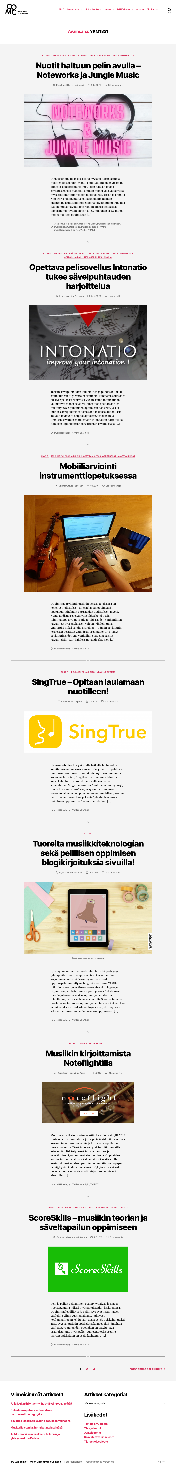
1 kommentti (114, 296)
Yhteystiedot (92, 1428)
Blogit (46, 55)
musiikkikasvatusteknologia (67, 227)
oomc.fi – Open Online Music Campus (40, 1461)
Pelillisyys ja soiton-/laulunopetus (112, 55)
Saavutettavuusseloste (99, 1437)
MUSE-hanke (123, 9)
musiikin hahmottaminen (108, 223)
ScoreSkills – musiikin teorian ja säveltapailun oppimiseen (88, 1222)
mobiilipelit (73, 223)
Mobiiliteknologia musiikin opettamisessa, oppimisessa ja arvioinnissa (93, 456)
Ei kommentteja (115, 85)
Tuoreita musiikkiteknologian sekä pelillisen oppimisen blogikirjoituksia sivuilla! (88, 853)
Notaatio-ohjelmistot (93, 1043)
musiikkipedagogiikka (64, 230)
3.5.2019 (93, 701)
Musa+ (108, 9)
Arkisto (140, 9)
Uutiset (88, 833)
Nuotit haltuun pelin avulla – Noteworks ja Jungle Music (88, 70)
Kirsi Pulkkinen (77, 296)
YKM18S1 (91, 230)
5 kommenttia (116, 1237)
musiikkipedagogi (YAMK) (93, 227)
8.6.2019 (94, 485)
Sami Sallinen (76, 872)
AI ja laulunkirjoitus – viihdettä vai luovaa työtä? (41, 1403)
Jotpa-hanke (92, 9)
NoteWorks (81, 230)
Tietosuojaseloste (96, 1441)
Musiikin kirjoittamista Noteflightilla (88, 1058)
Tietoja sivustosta (96, 1423)
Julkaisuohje (92, 1432)
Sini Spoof (77, 701)
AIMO (61, 9)
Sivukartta (152, 9)
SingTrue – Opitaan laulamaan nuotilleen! (88, 686)
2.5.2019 (94, 872)
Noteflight (84, 1184)
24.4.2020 (96, 296)
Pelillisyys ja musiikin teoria (70, 55)
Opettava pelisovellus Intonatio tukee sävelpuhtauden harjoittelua (88, 276)
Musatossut (73, 9)
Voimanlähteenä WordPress (99, 1461)
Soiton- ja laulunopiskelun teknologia (88, 257)
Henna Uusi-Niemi (75, 85)
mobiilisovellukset (87, 223)
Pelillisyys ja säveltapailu (70, 253)
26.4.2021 (96, 85)
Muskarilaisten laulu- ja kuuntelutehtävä (36, 1427)
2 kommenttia (111, 701)
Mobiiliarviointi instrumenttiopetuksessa (88, 470)
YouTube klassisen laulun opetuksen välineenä (40, 1420)
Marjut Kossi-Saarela (77, 1237)
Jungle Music (60, 223)
